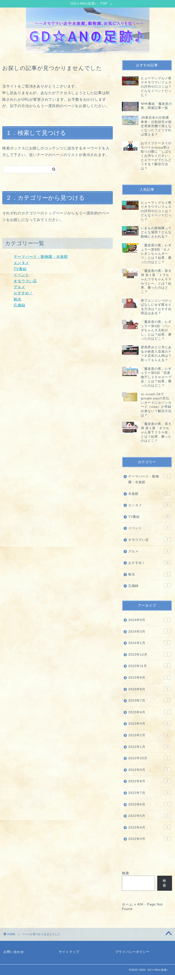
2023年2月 (148, 735)
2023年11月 (148, 666)
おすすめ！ (23, 293)
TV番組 (20, 269)
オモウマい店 (25, 281)
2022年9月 (148, 770)
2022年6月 (148, 804)
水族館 (148, 493)
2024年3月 (148, 631)
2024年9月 (148, 620)
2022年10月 (148, 758)
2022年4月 (148, 827)
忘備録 (19, 305)
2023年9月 (148, 677)
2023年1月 (148, 747)
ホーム (127, 904)
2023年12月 (148, 654)
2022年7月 (148, 793)
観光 (17, 299)
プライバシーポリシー (132, 952)
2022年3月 (148, 839)
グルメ (19, 287)
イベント (21, 275)
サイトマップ (69, 952)
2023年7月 (148, 700)
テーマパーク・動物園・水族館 (41, 257)
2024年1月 (148, 643)
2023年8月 (148, 689)
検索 (125, 873)
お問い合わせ (13, 952)
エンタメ (21, 263)
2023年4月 (148, 712)
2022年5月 (148, 816)
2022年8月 (148, 781)
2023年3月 (148, 723)
